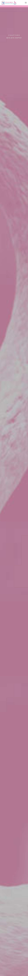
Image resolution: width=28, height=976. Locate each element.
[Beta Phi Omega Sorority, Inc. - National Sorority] (9, 2)
